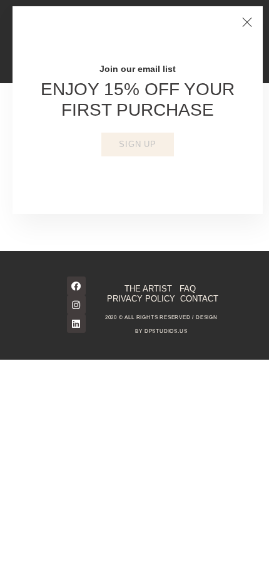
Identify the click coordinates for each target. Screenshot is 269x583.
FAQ (188, 288)
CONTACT (199, 298)
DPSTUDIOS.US (166, 331)
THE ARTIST (148, 288)
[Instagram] (76, 304)
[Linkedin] (76, 323)
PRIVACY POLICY (141, 298)
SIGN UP (137, 144)
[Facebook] (76, 285)
